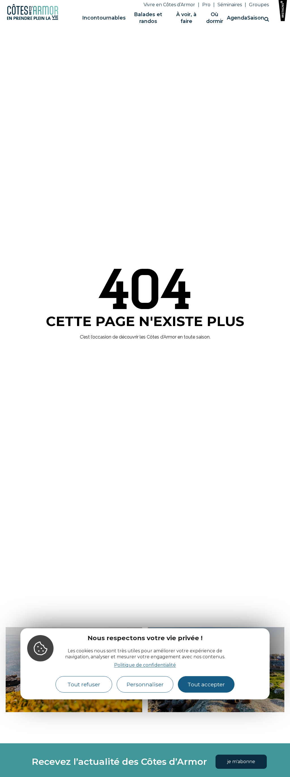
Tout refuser (83, 684)
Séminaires (230, 4)
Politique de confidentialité (145, 665)
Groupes (259, 4)
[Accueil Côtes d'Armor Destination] (32, 19)
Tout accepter (206, 684)
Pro (206, 4)
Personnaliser (145, 684)
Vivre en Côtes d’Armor (169, 4)
